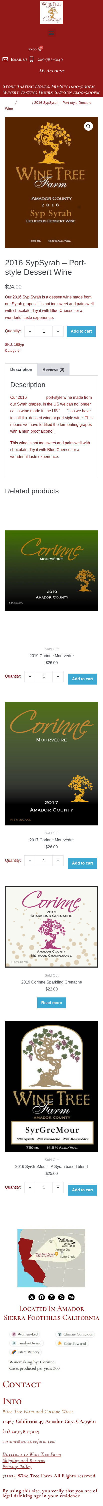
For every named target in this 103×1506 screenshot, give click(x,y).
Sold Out (24, 103)
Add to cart (81, 331)
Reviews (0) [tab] (53, 369)
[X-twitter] (31, 1297)
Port (63, 411)
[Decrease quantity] (29, 331)
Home (9, 103)
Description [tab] (21, 369)
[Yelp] (61, 1297)
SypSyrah (36, 397)
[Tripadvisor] (71, 1297)
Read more (51, 1003)
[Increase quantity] (58, 331)
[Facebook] (41, 1297)
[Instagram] (51, 1297)
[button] (52, 33)
